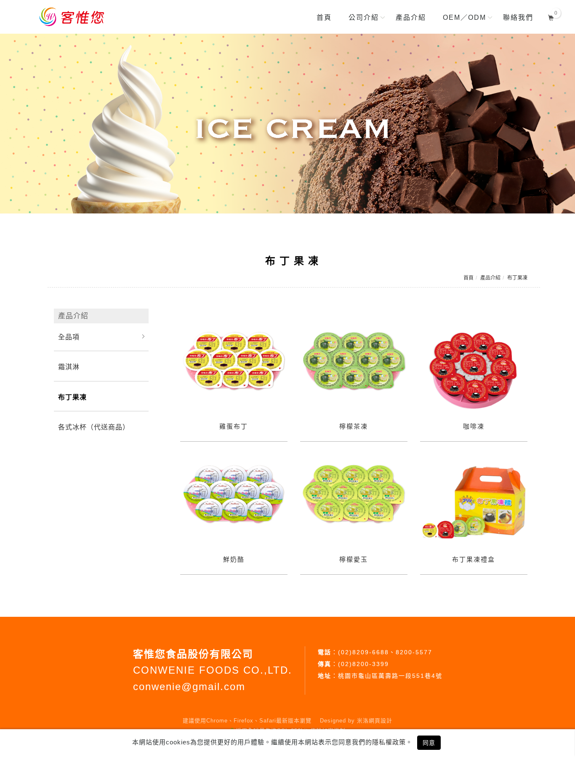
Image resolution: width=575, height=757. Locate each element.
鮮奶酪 (234, 559)
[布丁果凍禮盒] (473, 502)
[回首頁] (73, 16)
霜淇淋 (69, 367)
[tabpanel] (287, 123)
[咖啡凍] (473, 369)
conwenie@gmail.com (189, 686)
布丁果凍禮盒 (473, 559)
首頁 (468, 278)
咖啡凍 (473, 426)
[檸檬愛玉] (353, 494)
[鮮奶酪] (234, 494)
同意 (429, 742)
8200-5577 (414, 652)
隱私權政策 (389, 742)
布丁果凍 (517, 278)
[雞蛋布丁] (234, 361)
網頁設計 (380, 720)
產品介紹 (490, 278)
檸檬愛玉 (353, 559)
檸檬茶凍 (353, 426)
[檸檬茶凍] (353, 361)
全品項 (69, 337)
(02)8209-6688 (363, 652)
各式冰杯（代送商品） (94, 427)
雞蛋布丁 (233, 426)
